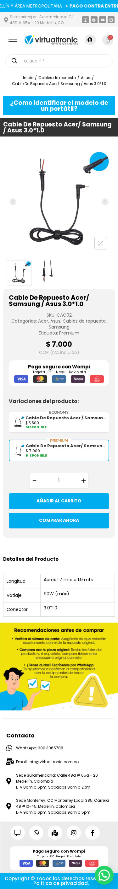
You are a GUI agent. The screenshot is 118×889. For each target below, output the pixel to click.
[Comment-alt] (17, 833)
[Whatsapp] (36, 833)
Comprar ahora (59, 520)
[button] (104, 875)
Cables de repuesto (57, 77)
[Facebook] (94, 19)
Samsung (59, 327)
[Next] (105, 201)
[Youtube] (102, 19)
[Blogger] (111, 19)
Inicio (28, 77)
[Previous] (12, 201)
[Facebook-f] (92, 833)
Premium (69, 333)
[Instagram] (85, 19)
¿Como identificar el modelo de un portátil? (59, 106)
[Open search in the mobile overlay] (59, 60)
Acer (43, 321)
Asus (85, 77)
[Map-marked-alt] (55, 833)
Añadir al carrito (59, 501)
